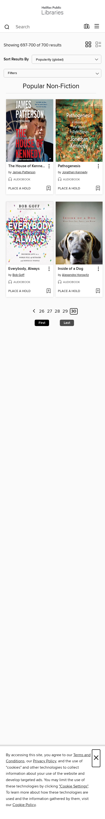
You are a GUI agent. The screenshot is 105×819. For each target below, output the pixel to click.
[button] (88, 46)
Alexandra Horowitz (75, 275)
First (42, 323)
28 (57, 311)
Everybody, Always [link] (24, 269)
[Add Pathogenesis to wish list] (98, 189)
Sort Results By (16, 59)
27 (49, 311)
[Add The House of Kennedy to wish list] (48, 189)
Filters (12, 73)
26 (41, 311)
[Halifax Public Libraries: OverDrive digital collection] (52, 10)
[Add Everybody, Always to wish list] (48, 291)
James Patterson (23, 172)
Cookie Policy (24, 804)
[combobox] (42, 27)
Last (67, 323)
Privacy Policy (44, 761)
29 (65, 311)
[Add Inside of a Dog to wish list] (98, 291)
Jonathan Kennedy (74, 172)
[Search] (7, 27)
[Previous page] (34, 311)
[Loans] (86, 27)
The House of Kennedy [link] (27, 166)
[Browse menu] (96, 26)
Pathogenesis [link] (69, 166)
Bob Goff (18, 275)
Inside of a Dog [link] (70, 269)
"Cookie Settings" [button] (73, 786)
